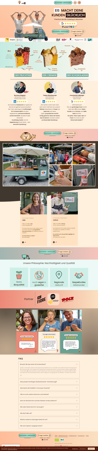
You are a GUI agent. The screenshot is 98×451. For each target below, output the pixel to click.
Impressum (81, 436)
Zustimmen (91, 448)
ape (23, 3)
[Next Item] (93, 164)
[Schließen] (96, 449)
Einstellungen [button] (75, 448)
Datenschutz (73, 436)
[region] (19, 277)
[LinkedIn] (23, 242)
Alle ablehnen (83, 448)
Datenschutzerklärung (12, 449)
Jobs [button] (87, 436)
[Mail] (76, 36)
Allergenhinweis (63, 436)
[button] (21, 375)
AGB (56, 436)
